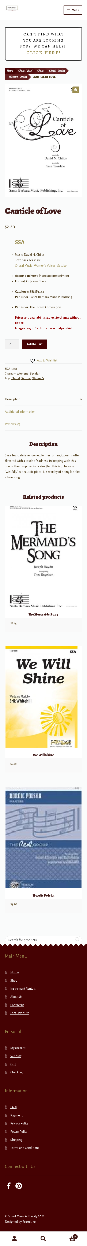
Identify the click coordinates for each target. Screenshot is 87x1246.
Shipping (16, 1140)
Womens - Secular (18, 77)
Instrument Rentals (23, 988)
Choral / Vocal (25, 70)
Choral (40, 70)
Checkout (16, 1072)
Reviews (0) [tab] (12, 424)
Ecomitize (29, 1221)
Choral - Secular (57, 70)
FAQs (13, 1107)
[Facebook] (9, 1186)
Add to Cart (34, 344)
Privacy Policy (19, 1123)
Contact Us (17, 1005)
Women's (38, 378)
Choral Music (23, 265)
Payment (16, 1115)
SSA (19, 242)
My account (17, 1048)
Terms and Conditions (24, 1148)
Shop (13, 980)
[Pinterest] (18, 1186)
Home (10, 70)
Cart (13, 1064)
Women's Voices (44, 265)
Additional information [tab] (20, 411)
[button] (75, 90)
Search (43, 1239)
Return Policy (18, 1131)
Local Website (19, 1013)
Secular (62, 265)
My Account (14, 1239)
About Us (16, 996)
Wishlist (15, 1056)
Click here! (43, 53)
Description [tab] (12, 399)
